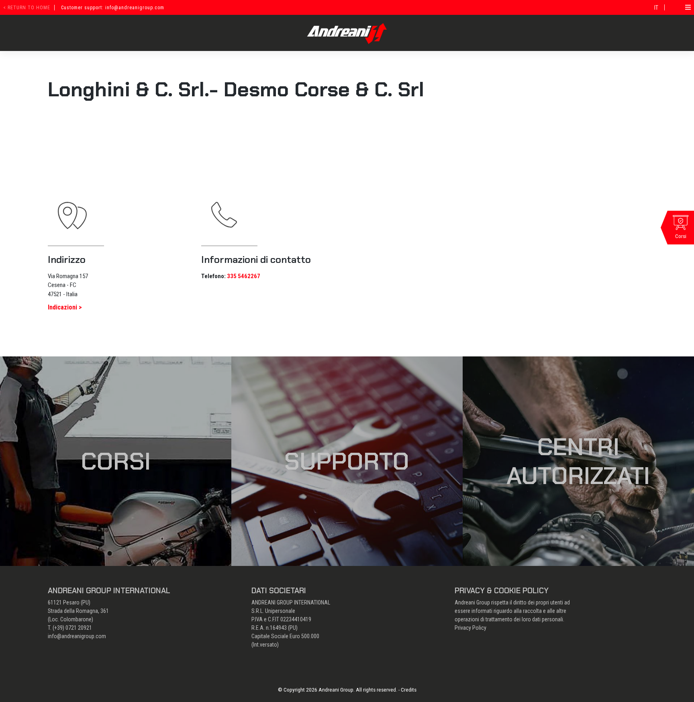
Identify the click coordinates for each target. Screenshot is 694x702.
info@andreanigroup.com (77, 636)
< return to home (26, 7)
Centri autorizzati (578, 461)
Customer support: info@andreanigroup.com (112, 7)
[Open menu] (688, 7)
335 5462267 (243, 276)
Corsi (116, 461)
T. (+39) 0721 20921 (70, 628)
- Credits (407, 689)
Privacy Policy (470, 628)
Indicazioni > (65, 307)
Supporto (346, 461)
